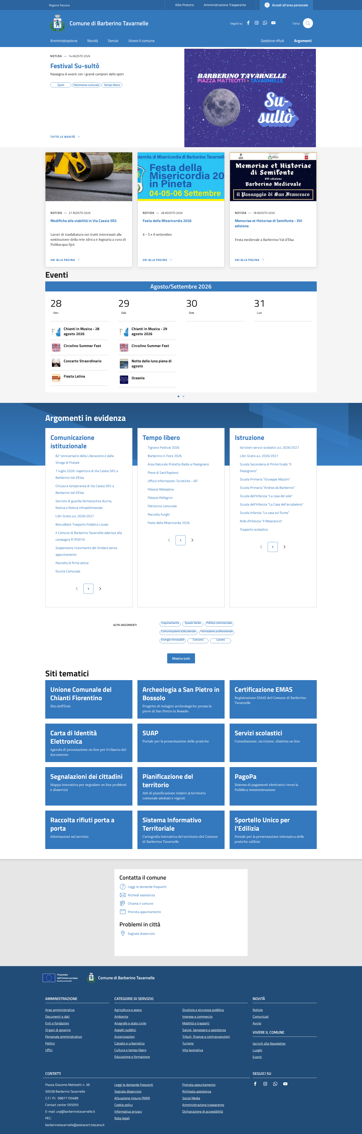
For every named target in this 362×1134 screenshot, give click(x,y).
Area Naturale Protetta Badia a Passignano (178, 464)
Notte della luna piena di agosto (152, 364)
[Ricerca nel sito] (308, 23)
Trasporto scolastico (254, 529)
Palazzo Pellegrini (160, 497)
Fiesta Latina (74, 376)
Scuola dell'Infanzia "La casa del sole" (266, 495)
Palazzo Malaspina (161, 489)
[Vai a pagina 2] (183, 396)
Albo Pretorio (184, 4)
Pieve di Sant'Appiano (163, 472)
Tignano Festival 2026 (163, 447)
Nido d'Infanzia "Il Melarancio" (261, 521)
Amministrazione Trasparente (225, 4)
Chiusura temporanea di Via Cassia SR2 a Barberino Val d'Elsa (85, 489)
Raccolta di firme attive (72, 562)
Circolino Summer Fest (82, 346)
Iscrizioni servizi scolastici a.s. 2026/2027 (269, 447)
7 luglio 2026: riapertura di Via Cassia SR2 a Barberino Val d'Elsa (87, 474)
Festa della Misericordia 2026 (169, 522)
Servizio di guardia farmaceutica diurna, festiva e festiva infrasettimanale (84, 504)
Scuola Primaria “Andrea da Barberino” (267, 487)
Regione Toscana (59, 5)
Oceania (138, 378)
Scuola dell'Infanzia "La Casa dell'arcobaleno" (271, 504)
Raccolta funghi (159, 514)
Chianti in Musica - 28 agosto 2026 (81, 331)
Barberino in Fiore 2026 (165, 455)
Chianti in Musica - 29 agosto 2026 (149, 331)
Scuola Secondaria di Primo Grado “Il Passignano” (265, 467)
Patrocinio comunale (162, 505)
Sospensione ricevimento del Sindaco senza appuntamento (86, 551)
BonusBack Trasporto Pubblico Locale (82, 524)
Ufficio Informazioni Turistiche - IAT (173, 480)
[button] (286, 5)
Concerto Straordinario (83, 361)
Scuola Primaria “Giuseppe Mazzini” (265, 479)
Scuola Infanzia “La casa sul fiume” (264, 512)
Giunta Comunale (68, 571)
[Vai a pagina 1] (178, 396)
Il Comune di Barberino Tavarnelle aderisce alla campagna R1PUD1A (89, 536)
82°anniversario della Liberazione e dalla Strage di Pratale (85, 459)
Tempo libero (161, 437)
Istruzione (249, 437)
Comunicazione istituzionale (72, 441)
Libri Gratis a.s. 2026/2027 (75, 515)
